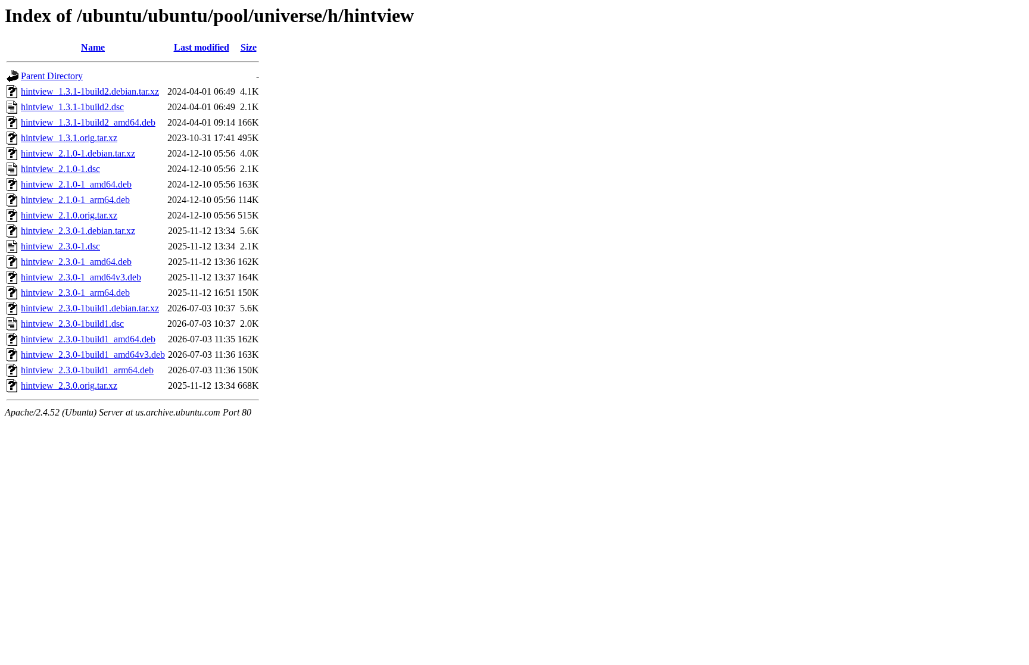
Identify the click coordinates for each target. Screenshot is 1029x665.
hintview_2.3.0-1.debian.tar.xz (78, 231)
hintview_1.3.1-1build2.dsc (72, 107)
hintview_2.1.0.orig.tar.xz (69, 215)
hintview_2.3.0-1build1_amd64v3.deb (93, 354)
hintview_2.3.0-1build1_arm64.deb (87, 370)
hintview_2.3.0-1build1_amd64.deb (88, 339)
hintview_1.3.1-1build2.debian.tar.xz (90, 91)
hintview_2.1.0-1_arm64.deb (75, 200)
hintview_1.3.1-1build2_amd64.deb (88, 122)
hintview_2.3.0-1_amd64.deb (76, 262)
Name (93, 47)
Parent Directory (52, 76)
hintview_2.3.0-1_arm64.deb (75, 293)
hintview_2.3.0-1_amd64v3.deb (81, 277)
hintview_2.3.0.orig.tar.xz (69, 385)
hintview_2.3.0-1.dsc (60, 246)
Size (249, 47)
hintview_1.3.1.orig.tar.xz (69, 138)
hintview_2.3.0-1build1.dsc (72, 324)
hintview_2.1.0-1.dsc (60, 169)
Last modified (201, 47)
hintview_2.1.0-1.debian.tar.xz (78, 153)
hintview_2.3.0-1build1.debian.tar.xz (90, 308)
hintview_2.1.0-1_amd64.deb (76, 184)
